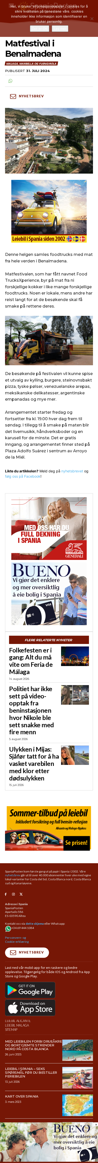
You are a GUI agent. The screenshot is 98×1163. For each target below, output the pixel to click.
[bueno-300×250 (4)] (49, 593)
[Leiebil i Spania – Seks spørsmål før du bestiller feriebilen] (77, 1077)
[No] (91, 18)
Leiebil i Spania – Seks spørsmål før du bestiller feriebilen (31, 1072)
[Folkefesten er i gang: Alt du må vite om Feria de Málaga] (75, 656)
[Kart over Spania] (77, 1105)
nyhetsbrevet (72, 471)
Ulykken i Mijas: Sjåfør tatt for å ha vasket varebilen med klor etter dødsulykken (34, 763)
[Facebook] (5, 894)
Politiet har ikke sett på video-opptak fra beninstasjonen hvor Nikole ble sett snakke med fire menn (31, 710)
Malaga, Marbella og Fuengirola (31, 63)
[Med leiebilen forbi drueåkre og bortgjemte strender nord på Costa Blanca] (77, 1050)
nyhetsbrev (12, 875)
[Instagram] (13, 894)
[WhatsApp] (10, 81)
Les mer (60, 29)
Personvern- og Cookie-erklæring (17, 939)
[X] (21, 894)
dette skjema (35, 923)
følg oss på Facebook (22, 476)
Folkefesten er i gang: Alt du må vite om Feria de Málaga (31, 660)
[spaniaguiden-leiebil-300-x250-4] (49, 211)
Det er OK (39, 29)
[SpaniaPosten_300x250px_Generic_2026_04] (49, 528)
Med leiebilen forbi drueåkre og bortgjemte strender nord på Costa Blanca (33, 1045)
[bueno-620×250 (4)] (49, 1160)
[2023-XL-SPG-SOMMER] (49, 828)
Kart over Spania (21, 1096)
